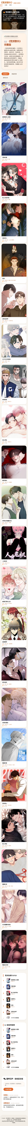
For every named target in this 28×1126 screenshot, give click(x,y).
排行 (10, 5)
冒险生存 (5, 77)
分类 (6, 5)
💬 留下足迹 (8, 1089)
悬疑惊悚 (14, 74)
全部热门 (5, 74)
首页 (1, 5)
